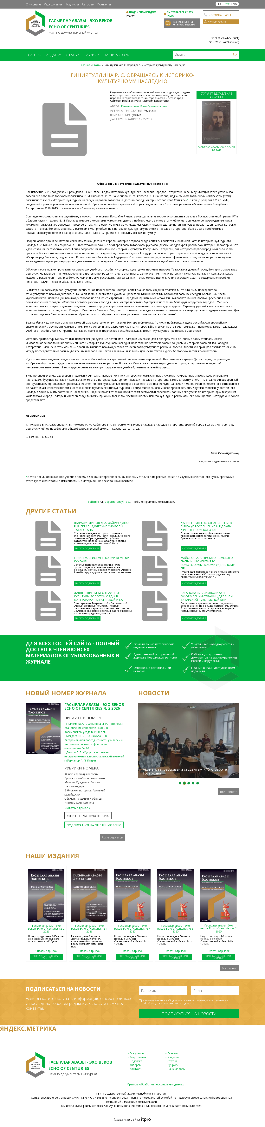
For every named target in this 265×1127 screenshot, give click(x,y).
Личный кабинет (217, 21)
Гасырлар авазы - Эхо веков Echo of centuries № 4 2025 (132, 928)
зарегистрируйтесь (117, 501)
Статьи (73, 55)
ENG (234, 4)
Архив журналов (112, 837)
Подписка (72, 4)
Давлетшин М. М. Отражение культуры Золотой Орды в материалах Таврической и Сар (99, 596)
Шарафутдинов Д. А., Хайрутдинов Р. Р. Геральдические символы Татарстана (102, 526)
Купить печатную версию (88, 816)
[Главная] (35, 34)
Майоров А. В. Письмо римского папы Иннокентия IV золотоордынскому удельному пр (208, 563)
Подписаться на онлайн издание (46, 957)
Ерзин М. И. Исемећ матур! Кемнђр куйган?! (101, 559)
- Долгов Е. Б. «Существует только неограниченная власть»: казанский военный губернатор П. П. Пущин (94, 756)
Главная (34, 55)
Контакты (104, 4)
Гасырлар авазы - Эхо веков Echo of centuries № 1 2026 (89, 928)
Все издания (229, 968)
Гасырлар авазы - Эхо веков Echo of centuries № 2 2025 (218, 928)
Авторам (88, 4)
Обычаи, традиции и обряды (83, 798)
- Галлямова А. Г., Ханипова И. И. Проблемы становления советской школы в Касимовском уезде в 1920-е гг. (93, 728)
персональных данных (179, 1003)
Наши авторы (116, 55)
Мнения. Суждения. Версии (82, 782)
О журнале (33, 4)
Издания (54, 55)
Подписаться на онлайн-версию (94, 825)
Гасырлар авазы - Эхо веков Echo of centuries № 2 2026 (94, 706)
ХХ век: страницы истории (81, 774)
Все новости (228, 792)
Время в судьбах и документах (84, 778)
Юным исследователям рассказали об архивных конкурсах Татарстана (185, 696)
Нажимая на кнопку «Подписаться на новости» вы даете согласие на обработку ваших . (185, 1002)
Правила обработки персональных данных (155, 1084)
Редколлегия (53, 4)
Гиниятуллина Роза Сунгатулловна (144, 106)
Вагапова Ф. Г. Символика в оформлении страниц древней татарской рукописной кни (207, 596)
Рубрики (91, 55)
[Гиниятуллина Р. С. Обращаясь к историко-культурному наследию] (64, 130)
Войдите (93, 501)
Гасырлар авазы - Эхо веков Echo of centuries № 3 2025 (175, 928)
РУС (227, 4)
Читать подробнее (87, 548)
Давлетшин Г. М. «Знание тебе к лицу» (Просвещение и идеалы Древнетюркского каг (206, 526)
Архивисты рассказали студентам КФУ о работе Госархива (185, 771)
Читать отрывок (77, 808)
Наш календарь (74, 786)
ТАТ (220, 4)
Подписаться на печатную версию (183, 23)
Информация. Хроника (79, 802)
